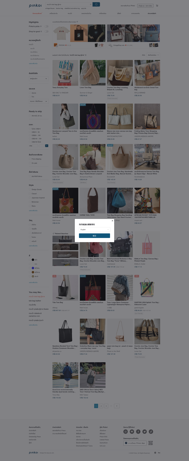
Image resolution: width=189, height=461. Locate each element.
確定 (94, 235)
